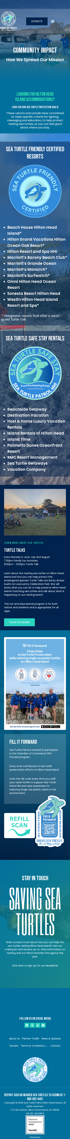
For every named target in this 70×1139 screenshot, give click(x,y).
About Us (14, 1038)
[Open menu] (59, 21)
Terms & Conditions (32, 1045)
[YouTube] (43, 1025)
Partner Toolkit (30, 1038)
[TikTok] (37, 1025)
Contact (55, 1045)
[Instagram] (32, 1025)
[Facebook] (26, 1025)
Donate (36, 21)
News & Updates (51, 1038)
